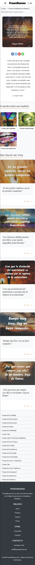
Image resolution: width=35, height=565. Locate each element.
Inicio (17, 509)
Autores (17, 517)
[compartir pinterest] (19, 54)
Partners (17, 513)
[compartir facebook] (12, 54)
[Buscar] (30, 3)
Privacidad (17, 531)
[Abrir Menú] (5, 3)
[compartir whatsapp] (22, 54)
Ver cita (26, 201)
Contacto (18, 535)
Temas (17, 521)
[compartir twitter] (16, 54)
